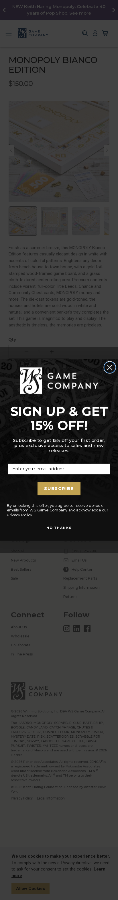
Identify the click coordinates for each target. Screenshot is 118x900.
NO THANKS (59, 528)
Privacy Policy (19, 515)
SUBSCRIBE (59, 488)
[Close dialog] (109, 367)
